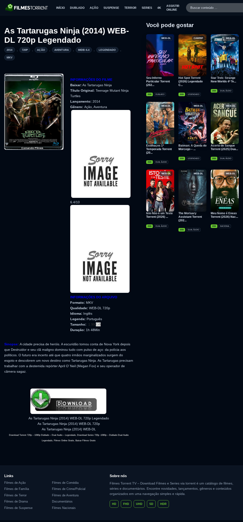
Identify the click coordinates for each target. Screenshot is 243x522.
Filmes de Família (16, 489)
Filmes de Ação (15, 482)
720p (25, 49)
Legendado (107, 49)
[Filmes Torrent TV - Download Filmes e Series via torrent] (27, 7)
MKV (9, 57)
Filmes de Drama (16, 501)
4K (159, 7)
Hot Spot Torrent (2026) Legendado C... (190, 81)
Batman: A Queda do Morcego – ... (192, 147)
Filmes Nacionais (64, 508)
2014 (10, 49)
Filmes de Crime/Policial (68, 489)
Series (147, 7)
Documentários (62, 501)
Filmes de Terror (15, 495)
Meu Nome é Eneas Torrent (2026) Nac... (224, 215)
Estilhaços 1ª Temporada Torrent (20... (159, 149)
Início (60, 7)
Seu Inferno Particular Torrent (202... (158, 81)
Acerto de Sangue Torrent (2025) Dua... (224, 147)
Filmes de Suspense (18, 508)
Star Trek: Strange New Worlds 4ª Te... (223, 79)
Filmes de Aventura (65, 495)
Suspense (111, 7)
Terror (130, 7)
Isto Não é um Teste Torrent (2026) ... (159, 215)
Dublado (77, 7)
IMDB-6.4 (83, 49)
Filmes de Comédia (65, 482)
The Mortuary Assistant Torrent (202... (190, 217)
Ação (94, 7)
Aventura (61, 49)
